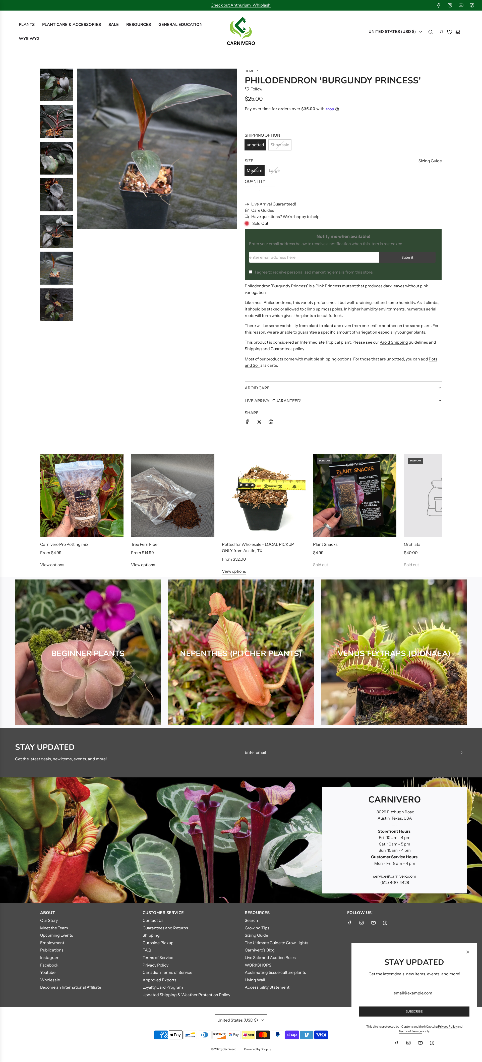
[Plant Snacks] (354, 495)
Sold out (320, 564)
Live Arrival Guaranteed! (273, 203)
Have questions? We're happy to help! (286, 216)
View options (52, 564)
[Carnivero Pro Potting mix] (82, 495)
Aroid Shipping (394, 342)
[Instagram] (449, 5)
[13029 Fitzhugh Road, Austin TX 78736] (241, 840)
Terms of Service (410, 1031)
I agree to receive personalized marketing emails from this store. (314, 272)
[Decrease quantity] (250, 192)
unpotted (255, 144)
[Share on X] (259, 422)
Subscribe (414, 1011)
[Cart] (457, 31)
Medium (254, 170)
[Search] (430, 31)
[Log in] (441, 31)
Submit (407, 257)
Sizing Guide (430, 160)
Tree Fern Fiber (145, 544)
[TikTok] (471, 5)
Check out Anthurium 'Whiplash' (241, 5)
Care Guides (262, 210)
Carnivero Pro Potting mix (64, 544)
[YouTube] (460, 5)
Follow (256, 88)
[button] (49, 514)
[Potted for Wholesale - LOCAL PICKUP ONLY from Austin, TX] (263, 495)
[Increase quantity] (269, 192)
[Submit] (461, 752)
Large (274, 170)
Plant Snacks (325, 544)
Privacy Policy (447, 1026)
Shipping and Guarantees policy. (275, 348)
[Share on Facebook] (247, 422)
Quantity (255, 181)
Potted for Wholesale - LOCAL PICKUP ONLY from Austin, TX (258, 547)
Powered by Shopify (257, 1049)
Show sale (280, 144)
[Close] (467, 952)
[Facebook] (438, 5)
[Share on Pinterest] (270, 422)
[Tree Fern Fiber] (172, 495)
